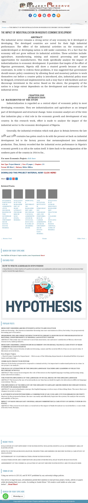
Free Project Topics (8, 354)
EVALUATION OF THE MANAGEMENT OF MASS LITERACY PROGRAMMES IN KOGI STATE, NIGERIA (18, 210)
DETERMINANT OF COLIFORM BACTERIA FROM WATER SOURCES (26, 456)
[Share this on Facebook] (7, 179)
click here (31, 158)
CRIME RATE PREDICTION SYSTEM (15, 361)
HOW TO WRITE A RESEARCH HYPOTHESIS (22, 266)
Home (4, 27)
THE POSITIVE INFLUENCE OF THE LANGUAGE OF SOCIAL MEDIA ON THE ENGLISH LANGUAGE (39, 378)
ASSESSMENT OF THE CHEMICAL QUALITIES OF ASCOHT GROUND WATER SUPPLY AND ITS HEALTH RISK (41, 463)
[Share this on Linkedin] (16, 179)
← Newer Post (6, 238)
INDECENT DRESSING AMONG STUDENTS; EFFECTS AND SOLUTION (28, 328)
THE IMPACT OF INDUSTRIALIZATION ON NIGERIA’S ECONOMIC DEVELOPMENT (36, 32)
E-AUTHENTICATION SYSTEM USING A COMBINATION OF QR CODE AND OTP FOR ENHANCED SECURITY (42, 394)
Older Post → (82, 238)
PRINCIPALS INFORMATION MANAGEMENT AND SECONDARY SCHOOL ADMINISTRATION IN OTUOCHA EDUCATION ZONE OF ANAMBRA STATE (29, 214)
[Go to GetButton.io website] (5, 500)
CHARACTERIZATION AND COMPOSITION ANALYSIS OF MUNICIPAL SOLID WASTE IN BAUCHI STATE (39, 460)
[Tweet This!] (10, 179)
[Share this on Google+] (13, 179)
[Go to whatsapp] (5, 496)
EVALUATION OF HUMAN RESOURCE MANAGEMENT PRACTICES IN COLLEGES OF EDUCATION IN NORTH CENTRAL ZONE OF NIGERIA (52, 215)
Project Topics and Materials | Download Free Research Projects (51, 501)
